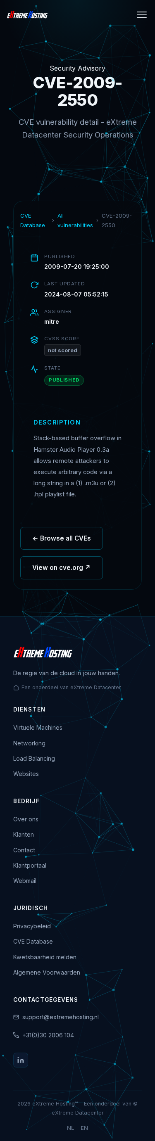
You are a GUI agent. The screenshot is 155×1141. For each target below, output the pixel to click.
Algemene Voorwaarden (46, 972)
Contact (24, 850)
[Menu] (141, 15)
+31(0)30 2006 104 (48, 1035)
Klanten (23, 834)
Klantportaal (29, 865)
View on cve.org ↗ (61, 568)
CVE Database (32, 220)
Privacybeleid (32, 926)
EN (84, 1128)
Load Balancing (34, 758)
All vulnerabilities (75, 220)
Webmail (24, 880)
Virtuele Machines (37, 727)
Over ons (25, 819)
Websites (26, 773)
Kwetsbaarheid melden (44, 957)
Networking (29, 743)
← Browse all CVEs (61, 538)
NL (70, 1128)
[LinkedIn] (20, 1060)
